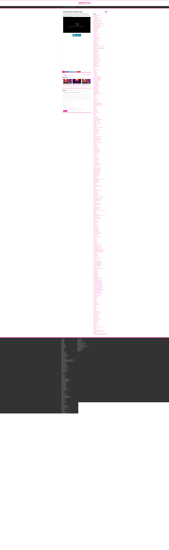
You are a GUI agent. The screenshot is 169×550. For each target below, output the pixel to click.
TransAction (95, 306)
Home (63, 7)
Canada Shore (63, 377)
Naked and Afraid (96, 185)
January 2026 (63, 344)
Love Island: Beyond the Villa (65, 435)
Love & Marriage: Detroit (97, 150)
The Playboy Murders (96, 279)
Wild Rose (63, 543)
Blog (94, 67)
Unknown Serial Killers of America (98, 318)
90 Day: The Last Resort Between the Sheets (99, 25)
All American (95, 30)
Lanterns (95, 143)
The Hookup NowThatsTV (65, 504)
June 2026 (63, 341)
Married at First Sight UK (65, 441)
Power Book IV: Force (96, 204)
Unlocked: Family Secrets (97, 319)
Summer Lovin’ (95, 235)
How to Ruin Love (96, 132)
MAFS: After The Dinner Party (65, 438)
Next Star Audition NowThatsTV (97, 190)
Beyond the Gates (96, 63)
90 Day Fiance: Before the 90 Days (98, 20)
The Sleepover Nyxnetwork (97, 295)
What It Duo (95, 325)
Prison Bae (95, 205)
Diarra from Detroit (96, 99)
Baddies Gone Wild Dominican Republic (98, 47)
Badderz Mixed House (64, 357)
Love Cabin (95, 154)
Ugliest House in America (97, 316)
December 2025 (64, 345)
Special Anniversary (96, 231)
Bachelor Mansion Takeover (65, 354)
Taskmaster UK (63, 486)
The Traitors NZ (95, 297)
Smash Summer (95, 226)
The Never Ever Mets (96, 277)
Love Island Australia (64, 432)
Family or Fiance (96, 111)
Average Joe (63, 353)
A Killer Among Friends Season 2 (98, 27)
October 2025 (63, 346)
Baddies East (84, 3)
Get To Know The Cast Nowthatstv (98, 119)
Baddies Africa (63, 358)
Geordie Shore (95, 117)
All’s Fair (78, 351)
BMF (94, 68)
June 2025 (63, 349)
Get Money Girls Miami (96, 118)
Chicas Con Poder (64, 384)
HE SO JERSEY (95, 124)
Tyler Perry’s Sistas (96, 313)
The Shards (95, 294)
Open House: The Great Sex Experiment (98, 196)
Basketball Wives (96, 56)
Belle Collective (95, 58)
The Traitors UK (95, 298)
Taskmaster (95, 238)
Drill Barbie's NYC (96, 106)
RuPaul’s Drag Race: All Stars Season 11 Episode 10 (86, 85)
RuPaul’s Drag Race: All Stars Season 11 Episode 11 (77, 85)
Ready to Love (95, 209)
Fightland (95, 113)
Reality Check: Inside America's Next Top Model (99, 210)
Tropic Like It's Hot (96, 308)
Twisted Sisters (95, 310)
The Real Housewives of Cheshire (98, 282)
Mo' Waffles (63, 448)
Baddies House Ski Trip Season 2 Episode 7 (68, 75)
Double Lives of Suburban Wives (98, 103)
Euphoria (95, 109)
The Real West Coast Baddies (97, 292)
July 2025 (63, 348)
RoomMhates (95, 213)
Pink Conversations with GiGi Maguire (98, 198)
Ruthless (95, 219)
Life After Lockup (96, 145)
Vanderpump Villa (96, 321)
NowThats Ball (95, 191)
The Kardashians (96, 271)
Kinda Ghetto (95, 141)
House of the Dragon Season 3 (97, 130)
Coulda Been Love (64, 387)
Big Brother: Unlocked (96, 66)
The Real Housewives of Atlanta (97, 280)
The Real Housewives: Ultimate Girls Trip (99, 290)
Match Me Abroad (64, 443)
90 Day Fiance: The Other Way (97, 21)
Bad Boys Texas (64, 356)
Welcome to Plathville (96, 324)
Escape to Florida (96, 108)
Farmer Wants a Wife (96, 112)
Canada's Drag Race (64, 378)
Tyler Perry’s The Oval (96, 314)
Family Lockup (95, 110)
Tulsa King (95, 309)
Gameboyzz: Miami (96, 116)
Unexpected (95, 317)
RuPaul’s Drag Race (96, 216)
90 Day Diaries (95, 16)
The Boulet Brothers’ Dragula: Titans (66, 492)
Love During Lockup (64, 430)
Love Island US (63, 434)
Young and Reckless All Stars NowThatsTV (67, 544)
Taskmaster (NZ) (96, 239)
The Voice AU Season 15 (97, 304)
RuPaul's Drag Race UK (96, 214)
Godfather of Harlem (96, 121)
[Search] (106, 12)
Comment (64, 93)
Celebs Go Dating (64, 383)
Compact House (64, 386)
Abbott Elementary (96, 28)
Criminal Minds (63, 389)
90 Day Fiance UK (96, 19)
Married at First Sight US (65, 442)
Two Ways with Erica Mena (97, 311)
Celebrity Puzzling (64, 382)
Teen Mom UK (63, 488)
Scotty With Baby (96, 221)
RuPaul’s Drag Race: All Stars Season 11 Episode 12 (67, 85)
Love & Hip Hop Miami (96, 149)
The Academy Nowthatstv (65, 490)
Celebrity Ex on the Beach (65, 381)
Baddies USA (95, 53)
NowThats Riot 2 (96, 192)
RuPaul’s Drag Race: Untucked (97, 218)
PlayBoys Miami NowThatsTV (97, 200)
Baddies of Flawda (96, 52)
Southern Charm (96, 229)
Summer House (95, 234)
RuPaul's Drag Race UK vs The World (98, 215)
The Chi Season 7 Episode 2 (86, 74)
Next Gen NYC (95, 189)
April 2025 (63, 350)
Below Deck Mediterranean (97, 62)
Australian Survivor (64, 352)
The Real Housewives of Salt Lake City (98, 288)
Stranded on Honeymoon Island (98, 232)
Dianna (62, 392)
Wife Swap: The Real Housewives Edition (99, 326)
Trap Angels (95, 307)
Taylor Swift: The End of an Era (65, 487)
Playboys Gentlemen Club (97, 199)
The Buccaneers (64, 494)
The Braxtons (63, 493)
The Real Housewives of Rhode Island (98, 287)
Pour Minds (95, 202)
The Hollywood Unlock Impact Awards (66, 503)
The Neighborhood (96, 275)
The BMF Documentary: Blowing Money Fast (67, 491)
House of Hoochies (96, 128)
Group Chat (95, 122)
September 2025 (64, 347)
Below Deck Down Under (97, 61)
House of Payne (95, 129)
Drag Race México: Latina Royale (98, 105)
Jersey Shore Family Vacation (97, 138)
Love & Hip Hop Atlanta (96, 148)
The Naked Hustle (96, 274)
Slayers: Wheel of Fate (96, 225)
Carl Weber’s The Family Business (66, 379)
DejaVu (62, 391)
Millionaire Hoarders (64, 447)
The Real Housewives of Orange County (98, 285)
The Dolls (63, 498)
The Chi (62, 496)
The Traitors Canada (96, 296)
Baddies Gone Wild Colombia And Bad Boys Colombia (68, 359)
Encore (94, 107)
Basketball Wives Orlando (97, 57)
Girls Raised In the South (97, 120)
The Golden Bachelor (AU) (65, 501)
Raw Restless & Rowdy (96, 208)
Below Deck (95, 60)
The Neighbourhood (96, 276)
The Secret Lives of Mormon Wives (98, 293)
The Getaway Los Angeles (65, 500)
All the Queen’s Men (96, 31)
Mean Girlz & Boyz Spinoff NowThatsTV (67, 445)
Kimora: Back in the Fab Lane (97, 140)
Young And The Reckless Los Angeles (66, 545)
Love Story (63, 437)
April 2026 (63, 342)
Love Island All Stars (64, 431)
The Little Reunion (96, 273)
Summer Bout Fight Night (97, 233)
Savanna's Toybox (96, 220)
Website (64, 106)
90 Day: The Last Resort (96, 24)
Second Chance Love (96, 222)
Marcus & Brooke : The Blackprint (66, 439)
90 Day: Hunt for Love (96, 22)
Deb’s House (63, 390)
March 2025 (63, 351)
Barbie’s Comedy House (97, 55)
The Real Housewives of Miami (97, 284)
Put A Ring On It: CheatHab (97, 207)
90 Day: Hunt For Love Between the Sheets (99, 23)
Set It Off (95, 223)
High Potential (95, 125)
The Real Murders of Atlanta (97, 291)
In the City (95, 134)
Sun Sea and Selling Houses (97, 236)
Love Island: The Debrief (65, 436)
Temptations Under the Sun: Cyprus (66, 489)
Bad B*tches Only (64, 355)
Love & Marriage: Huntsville (97, 151)
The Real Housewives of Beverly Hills (98, 281)
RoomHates (95, 212)
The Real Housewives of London (98, 283)
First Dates (95, 114)
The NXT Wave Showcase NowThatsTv (98, 278)
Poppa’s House (95, 201)
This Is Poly (95, 305)
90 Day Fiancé (95, 17)
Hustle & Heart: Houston (96, 133)
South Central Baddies (96, 228)
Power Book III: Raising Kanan (97, 203)
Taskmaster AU (95, 240)
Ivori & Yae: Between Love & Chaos (98, 136)
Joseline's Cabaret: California (97, 139)
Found (94, 115)
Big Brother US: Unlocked (97, 65)
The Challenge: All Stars (64, 495)
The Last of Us (95, 272)
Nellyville (95, 188)
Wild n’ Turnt (63, 542)
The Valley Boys (95, 301)
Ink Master (95, 135)
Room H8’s (95, 211)
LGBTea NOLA (95, 144)
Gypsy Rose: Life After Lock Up (97, 123)
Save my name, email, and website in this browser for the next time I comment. (74, 109)
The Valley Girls (95, 302)
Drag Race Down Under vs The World (98, 104)
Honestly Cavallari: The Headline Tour (98, 127)
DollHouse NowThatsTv (96, 102)
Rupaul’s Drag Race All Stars (97, 217)
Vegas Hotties (95, 322)
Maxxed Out (63, 444)
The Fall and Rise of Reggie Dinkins (66, 499)
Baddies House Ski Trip (96, 50)
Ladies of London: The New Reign (98, 142)
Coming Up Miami (64, 385)
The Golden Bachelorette (65, 502)
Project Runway (95, 206)
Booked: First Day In (64, 374)
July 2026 (63, 340)
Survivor (95, 237)
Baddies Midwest (96, 51)
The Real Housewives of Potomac (98, 286)
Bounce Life (63, 375)
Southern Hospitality (96, 230)
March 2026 (63, 343)
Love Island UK (63, 433)
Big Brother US (95, 64)
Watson (94, 323)
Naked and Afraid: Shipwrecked (97, 186)
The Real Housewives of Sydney (97, 289)
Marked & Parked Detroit (65, 440)
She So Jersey (95, 224)
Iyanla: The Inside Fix (96, 137)
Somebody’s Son (96, 227)
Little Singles (95, 147)
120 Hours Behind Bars (96, 15)
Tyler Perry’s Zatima (96, 315)
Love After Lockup (96, 152)
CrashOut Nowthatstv (64, 388)
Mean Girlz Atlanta (64, 446)
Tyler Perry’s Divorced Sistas (97, 312)
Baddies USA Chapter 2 (96, 54)
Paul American (95, 197)
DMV (94, 101)
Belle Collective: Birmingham (97, 59)
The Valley (95, 300)
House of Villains (96, 131)
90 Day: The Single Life (96, 26)
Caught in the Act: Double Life (65, 380)
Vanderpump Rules (96, 320)
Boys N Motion (63, 376)
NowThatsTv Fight (96, 193)
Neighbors (95, 187)
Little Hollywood (96, 146)
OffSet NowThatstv (96, 194)
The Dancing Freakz (64, 497)
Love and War (95, 153)
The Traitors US (95, 299)
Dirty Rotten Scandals (96, 100)
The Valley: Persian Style (97, 303)
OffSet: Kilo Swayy (96, 195)
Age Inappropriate (96, 29)
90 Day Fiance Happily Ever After (98, 18)
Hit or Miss (95, 126)
